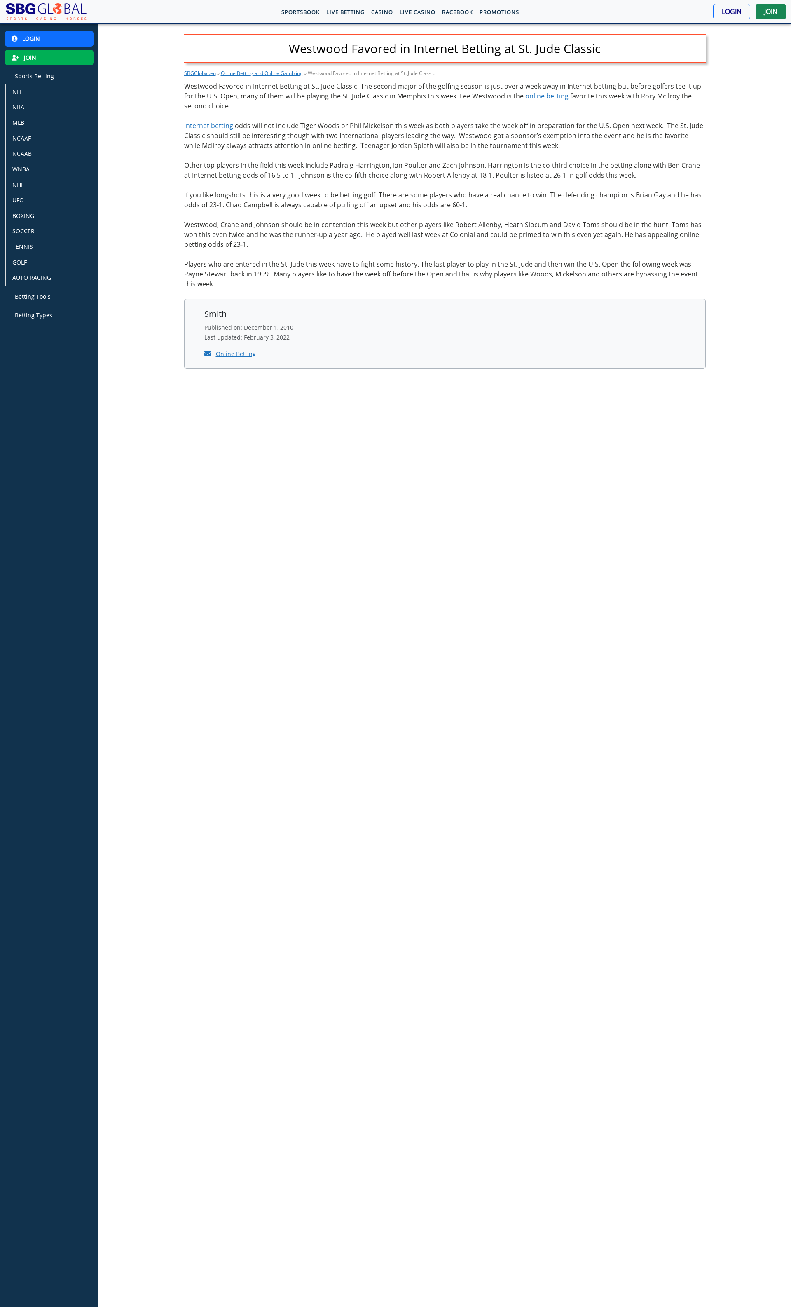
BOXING (23, 216)
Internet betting (208, 125)
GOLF (19, 262)
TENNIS (22, 247)
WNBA (21, 169)
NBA (18, 107)
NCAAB (22, 153)
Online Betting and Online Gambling (262, 73)
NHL (18, 184)
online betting (547, 96)
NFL (17, 92)
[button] (731, 11)
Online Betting (236, 354)
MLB (18, 122)
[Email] (208, 353)
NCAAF (21, 138)
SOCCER (23, 231)
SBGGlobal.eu (200, 73)
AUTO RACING (31, 277)
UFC (17, 200)
